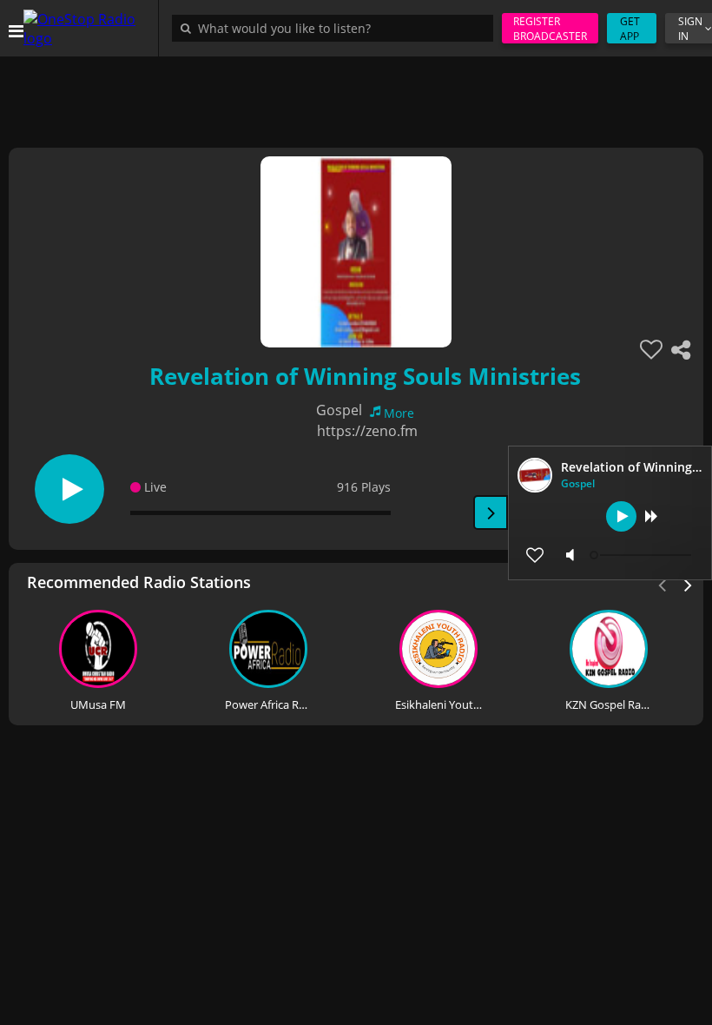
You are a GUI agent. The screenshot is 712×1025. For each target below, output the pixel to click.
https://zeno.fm (367, 430)
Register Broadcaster (550, 28)
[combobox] (337, 28)
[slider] (642, 555)
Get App (630, 28)
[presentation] (689, 583)
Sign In (690, 28)
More (399, 413)
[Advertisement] (356, 95)
